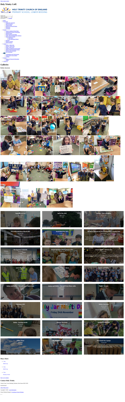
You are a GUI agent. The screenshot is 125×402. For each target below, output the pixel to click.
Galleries (7, 56)
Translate (10, 18)
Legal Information (12, 390)
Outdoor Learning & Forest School (13, 48)
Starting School (9, 33)
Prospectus (8, 27)
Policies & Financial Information (12, 59)
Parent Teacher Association (11, 34)
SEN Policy (10, 38)
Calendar (7, 377)
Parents (4, 29)
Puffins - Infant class (10, 45)
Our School (5, 21)
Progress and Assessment (11, 50)
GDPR (7, 60)
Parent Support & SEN (10, 36)
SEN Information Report (13, 39)
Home (4, 20)
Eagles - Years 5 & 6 (10, 47)
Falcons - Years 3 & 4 (10, 46)
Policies (4, 57)
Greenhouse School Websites (18, 392)
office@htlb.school (4, 387)
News (4, 53)
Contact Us (5, 61)
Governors (8, 28)
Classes (4, 43)
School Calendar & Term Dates (12, 31)
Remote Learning (9, 41)
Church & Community (10, 22)
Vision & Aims (9, 25)
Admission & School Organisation (13, 32)
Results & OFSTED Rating (11, 26)
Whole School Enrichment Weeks (13, 49)
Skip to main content (5, 1)
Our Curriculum (9, 52)
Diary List (3, 377)
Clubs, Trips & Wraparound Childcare (13, 35)
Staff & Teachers (9, 24)
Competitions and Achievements (12, 54)
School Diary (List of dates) (11, 55)
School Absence (9, 42)
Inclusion (8, 40)
